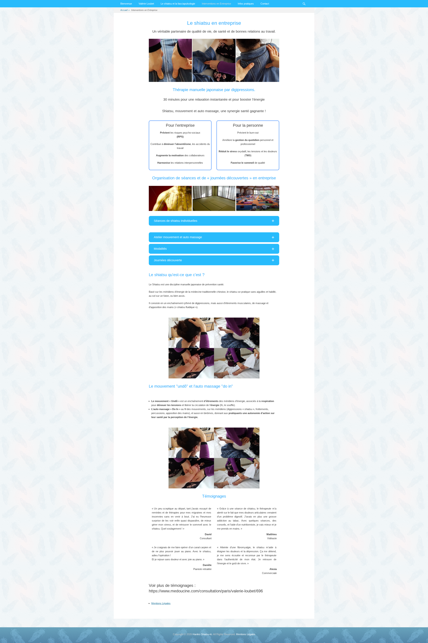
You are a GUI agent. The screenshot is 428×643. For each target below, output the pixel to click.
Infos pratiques (246, 3)
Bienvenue (126, 3)
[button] (214, 221)
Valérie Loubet (146, 3)
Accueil (125, 10)
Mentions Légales (161, 603)
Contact (264, 3)
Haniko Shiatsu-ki (202, 634)
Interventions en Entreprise (216, 3)
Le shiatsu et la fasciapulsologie (178, 3)
